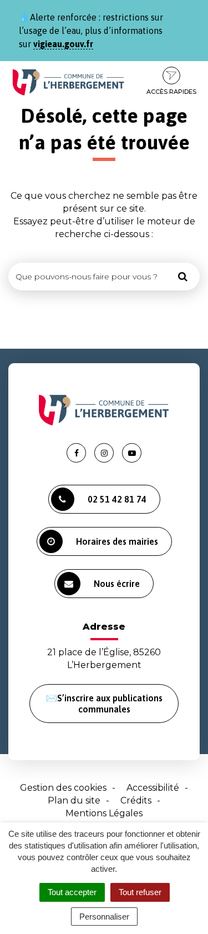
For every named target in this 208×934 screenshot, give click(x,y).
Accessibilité (152, 787)
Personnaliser (104, 916)
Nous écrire (117, 584)
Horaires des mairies (117, 541)
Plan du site (74, 800)
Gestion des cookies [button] (63, 787)
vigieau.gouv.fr (63, 44)
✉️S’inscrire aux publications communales (104, 703)
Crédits (135, 800)
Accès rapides (171, 92)
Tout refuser (140, 892)
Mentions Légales (104, 813)
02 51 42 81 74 (117, 499)
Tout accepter (72, 892)
